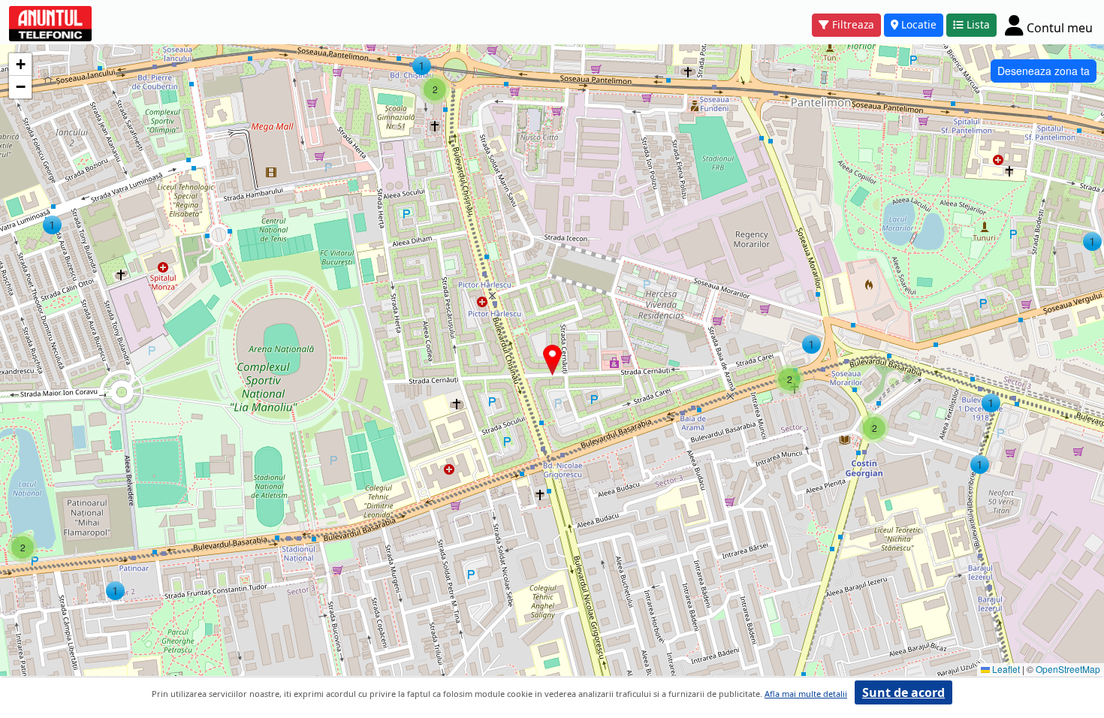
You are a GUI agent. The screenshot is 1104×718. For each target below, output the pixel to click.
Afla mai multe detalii (806, 693)
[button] (52, 225)
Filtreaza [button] (853, 24)
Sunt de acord (903, 692)
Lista (978, 24)
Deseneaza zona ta (1043, 70)
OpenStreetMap (1068, 668)
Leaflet (1005, 668)
